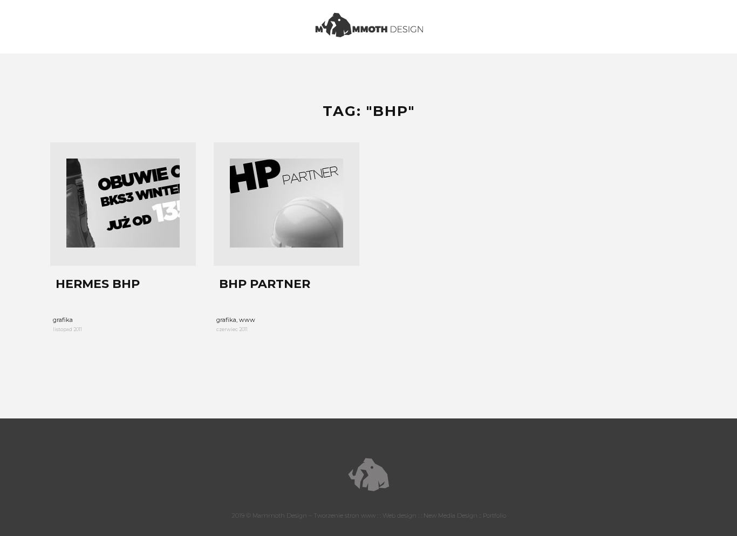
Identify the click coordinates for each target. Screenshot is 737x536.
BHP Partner (264, 284)
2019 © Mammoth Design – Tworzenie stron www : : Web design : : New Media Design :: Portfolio (368, 515)
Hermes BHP (98, 284)
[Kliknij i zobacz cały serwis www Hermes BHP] (123, 204)
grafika (63, 320)
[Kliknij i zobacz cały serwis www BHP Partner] (286, 204)
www (247, 320)
